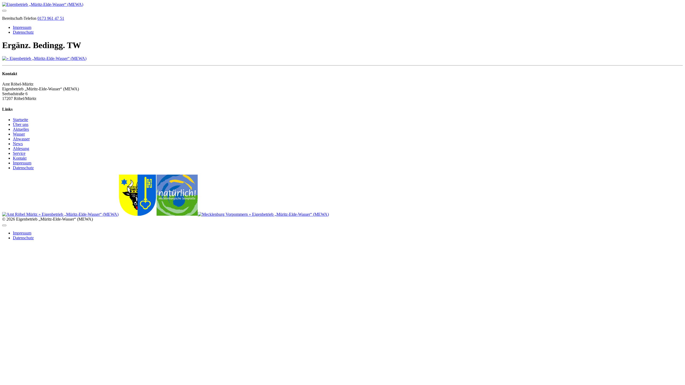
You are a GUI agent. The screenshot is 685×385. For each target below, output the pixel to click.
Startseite (20, 119)
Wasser (19, 134)
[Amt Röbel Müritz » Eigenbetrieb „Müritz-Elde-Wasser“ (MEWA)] (60, 214)
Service (19, 153)
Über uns (20, 124)
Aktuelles (21, 129)
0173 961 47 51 (50, 18)
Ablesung (21, 148)
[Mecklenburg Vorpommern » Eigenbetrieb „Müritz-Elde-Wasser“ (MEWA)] (263, 214)
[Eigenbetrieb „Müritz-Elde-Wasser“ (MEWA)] (42, 4)
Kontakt (19, 158)
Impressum (22, 27)
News (18, 143)
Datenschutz (23, 32)
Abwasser (21, 139)
